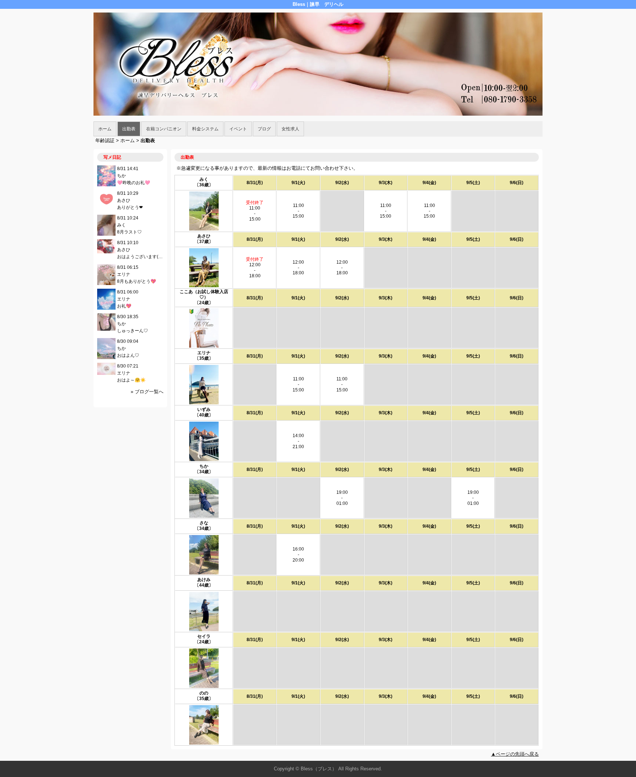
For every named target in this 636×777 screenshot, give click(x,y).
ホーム (105, 128)
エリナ (204, 352)
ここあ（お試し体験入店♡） (204, 294)
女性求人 (290, 128)
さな (203, 522)
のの (203, 693)
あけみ (204, 579)
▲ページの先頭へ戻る (515, 754)
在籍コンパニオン (163, 128)
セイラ (204, 636)
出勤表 (128, 128)
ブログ (264, 128)
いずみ (204, 409)
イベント (238, 128)
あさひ (204, 236)
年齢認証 (104, 140)
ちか (203, 466)
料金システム (205, 128)
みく (203, 179)
